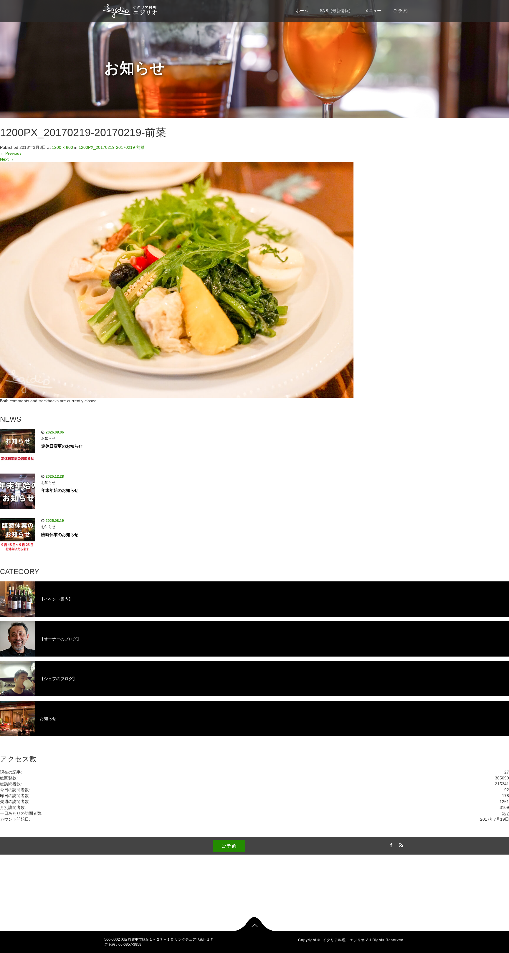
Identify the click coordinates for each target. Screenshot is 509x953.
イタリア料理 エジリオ (344, 939)
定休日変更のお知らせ (61, 446)
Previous (11, 153)
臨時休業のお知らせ (59, 534)
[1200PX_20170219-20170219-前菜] (176, 279)
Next (7, 159)
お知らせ (48, 438)
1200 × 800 (62, 147)
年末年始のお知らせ (59, 490)
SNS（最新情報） (336, 10)
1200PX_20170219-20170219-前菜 (112, 147)
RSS (400, 844)
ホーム (302, 10)
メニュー (373, 10)
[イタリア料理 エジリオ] (130, 10)
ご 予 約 (400, 10)
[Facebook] (390, 844)
